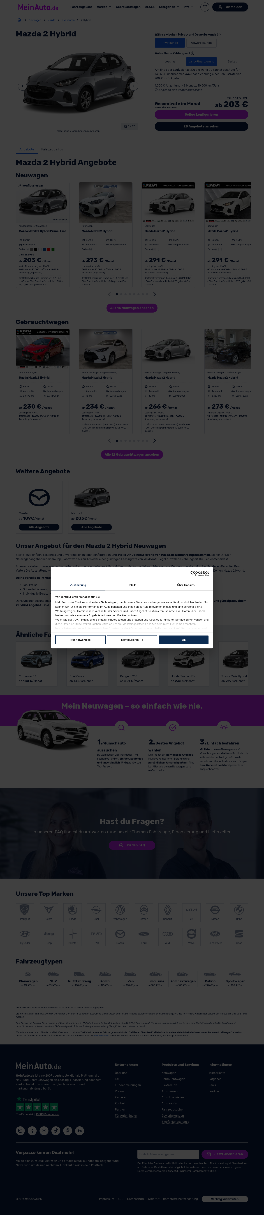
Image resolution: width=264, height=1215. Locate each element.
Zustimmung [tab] (78, 584)
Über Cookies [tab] (185, 584)
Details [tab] (132, 584)
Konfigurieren (130, 639)
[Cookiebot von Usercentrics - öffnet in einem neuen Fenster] (193, 573)
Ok (184, 639)
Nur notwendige (80, 639)
